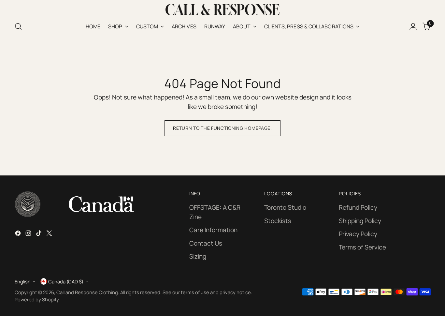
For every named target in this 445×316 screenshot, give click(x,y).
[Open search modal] (18, 26)
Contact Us (205, 243)
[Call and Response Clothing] (222, 9)
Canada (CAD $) (65, 281)
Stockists (277, 221)
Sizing (197, 256)
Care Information (213, 230)
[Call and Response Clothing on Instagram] (29, 234)
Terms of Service (362, 247)
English (23, 281)
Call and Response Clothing (87, 292)
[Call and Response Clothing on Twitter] (50, 234)
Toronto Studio (285, 207)
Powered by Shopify (37, 299)
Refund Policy (358, 207)
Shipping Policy (360, 221)
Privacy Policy (358, 234)
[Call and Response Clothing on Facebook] (18, 234)
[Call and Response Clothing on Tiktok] (39, 234)
